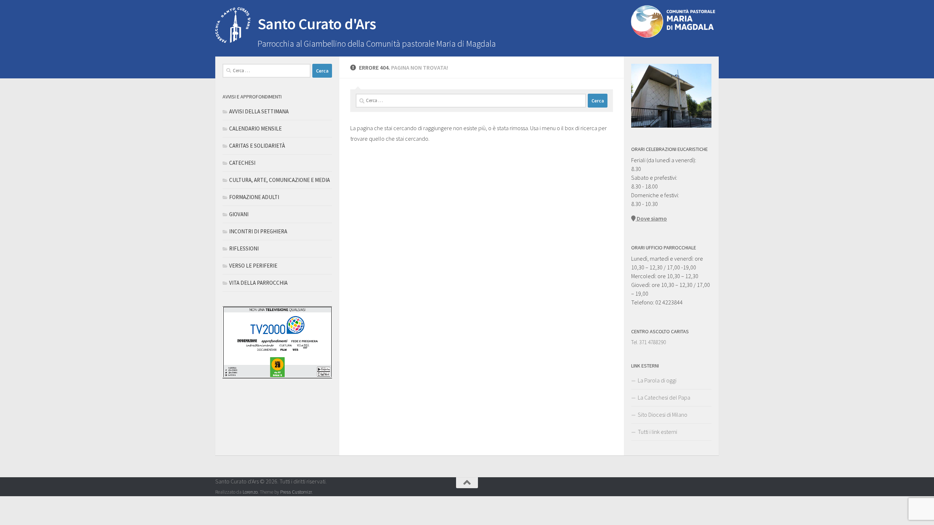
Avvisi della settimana (259, 111)
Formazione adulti (254, 197)
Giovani (238, 214)
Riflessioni (244, 248)
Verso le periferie (253, 265)
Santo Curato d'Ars (317, 23)
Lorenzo (250, 492)
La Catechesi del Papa (664, 397)
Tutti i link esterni (657, 431)
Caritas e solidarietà (257, 145)
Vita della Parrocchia (258, 282)
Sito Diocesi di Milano (662, 414)
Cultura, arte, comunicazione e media (279, 179)
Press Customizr (296, 492)
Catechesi (242, 162)
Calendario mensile (255, 128)
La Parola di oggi (657, 380)
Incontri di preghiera (258, 231)
